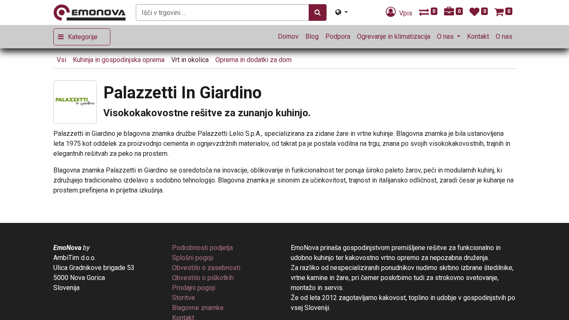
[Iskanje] (318, 12)
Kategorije (82, 37)
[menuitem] (288, 36)
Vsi (61, 60)
